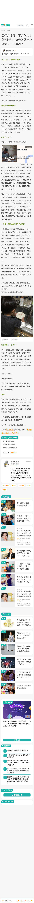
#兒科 (28, 485)
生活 (5, 30)
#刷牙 (4, 489)
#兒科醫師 (5, 485)
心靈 (8, 30)
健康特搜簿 (10, 51)
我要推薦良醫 (17, 795)
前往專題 (17, 740)
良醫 (2, 30)
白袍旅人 (14, 452)
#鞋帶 (14, 485)
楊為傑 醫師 (14, 54)
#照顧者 (21, 485)
